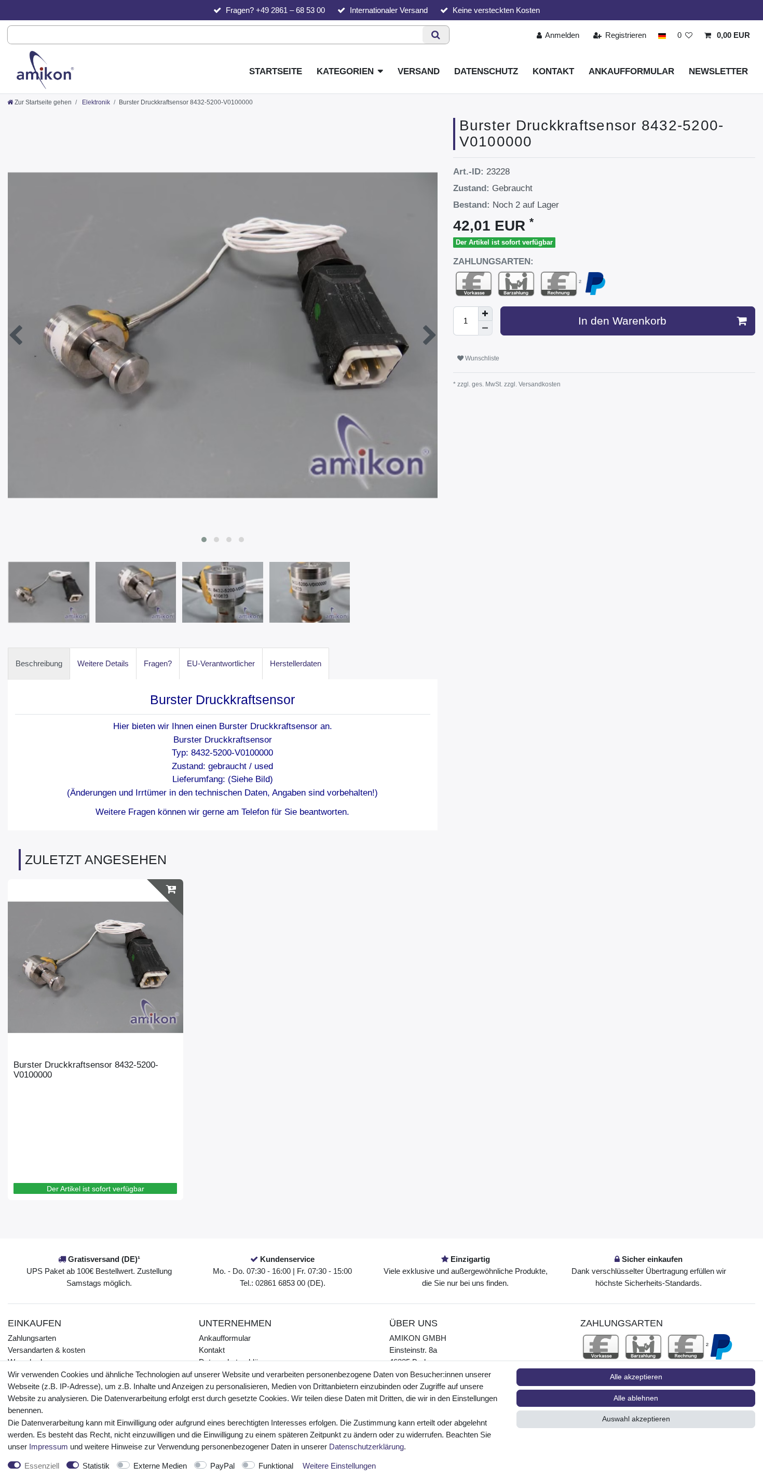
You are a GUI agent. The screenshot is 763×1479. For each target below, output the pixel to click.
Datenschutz (486, 71)
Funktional (275, 1465)
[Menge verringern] (485, 328)
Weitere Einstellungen (339, 1465)
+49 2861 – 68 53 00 (290, 10)
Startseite (275, 71)
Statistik (96, 1465)
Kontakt (553, 71)
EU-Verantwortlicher (221, 663)
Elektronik (95, 102)
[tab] (39, 663)
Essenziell (41, 1465)
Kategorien (345, 71)
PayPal (222, 1465)
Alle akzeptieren (636, 1377)
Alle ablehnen (636, 1398)
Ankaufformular (631, 71)
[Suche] (436, 35)
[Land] (661, 35)
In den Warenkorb (622, 321)
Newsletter (718, 71)
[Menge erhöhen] (485, 313)
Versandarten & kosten (46, 1350)
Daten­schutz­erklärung (366, 1446)
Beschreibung (39, 663)
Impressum (48, 1446)
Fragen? (158, 663)
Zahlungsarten (32, 1338)
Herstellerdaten (295, 663)
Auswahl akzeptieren (636, 1419)
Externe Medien (160, 1465)
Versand (419, 71)
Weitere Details (103, 663)
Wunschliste (481, 358)
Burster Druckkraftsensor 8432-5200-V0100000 (85, 1069)
